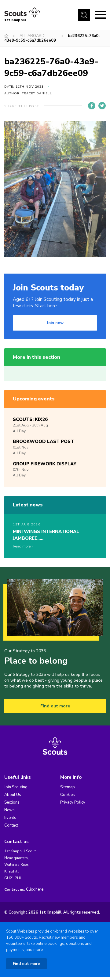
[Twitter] (102, 105)
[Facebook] (91, 105)
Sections (12, 802)
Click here (34, 889)
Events (10, 817)
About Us (12, 794)
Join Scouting (16, 787)
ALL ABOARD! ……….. (38, 36)
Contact (11, 825)
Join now (55, 323)
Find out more (55, 706)
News (9, 810)
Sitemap (67, 787)
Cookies (67, 794)
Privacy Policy (72, 802)
